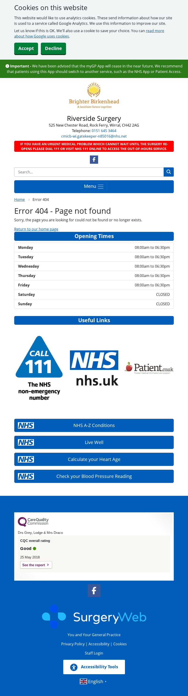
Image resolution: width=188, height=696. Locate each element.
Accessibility (98, 643)
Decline (53, 48)
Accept (26, 48)
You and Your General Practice (94, 634)
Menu (90, 186)
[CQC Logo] (33, 525)
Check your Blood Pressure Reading (94, 476)
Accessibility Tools (99, 666)
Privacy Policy (73, 643)
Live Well (94, 442)
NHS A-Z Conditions (94, 425)
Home (19, 199)
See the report (33, 565)
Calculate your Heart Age (94, 459)
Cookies (120, 643)
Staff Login (94, 653)
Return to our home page (36, 229)
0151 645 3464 (104, 130)
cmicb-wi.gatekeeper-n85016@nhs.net (94, 136)
